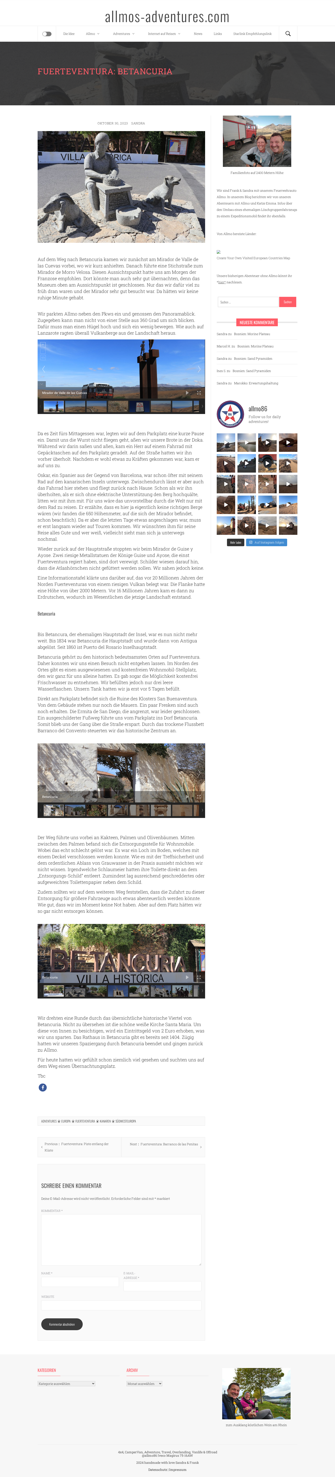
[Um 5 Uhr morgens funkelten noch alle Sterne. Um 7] (288, 442)
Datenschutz (157, 1469)
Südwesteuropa (126, 1121)
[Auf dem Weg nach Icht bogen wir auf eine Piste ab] (246, 484)
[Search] (288, 33)
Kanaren (105, 1121)
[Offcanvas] (47, 34)
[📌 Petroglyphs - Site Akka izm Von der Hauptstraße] (246, 525)
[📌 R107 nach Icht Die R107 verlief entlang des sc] (267, 484)
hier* (222, 282)
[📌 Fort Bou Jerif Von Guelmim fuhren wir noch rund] (267, 442)
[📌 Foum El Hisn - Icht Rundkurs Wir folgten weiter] (246, 463)
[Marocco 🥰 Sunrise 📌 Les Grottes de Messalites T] (226, 525)
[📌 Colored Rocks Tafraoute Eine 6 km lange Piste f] (267, 505)
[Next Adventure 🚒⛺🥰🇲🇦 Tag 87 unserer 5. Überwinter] (288, 505)
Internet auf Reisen (162, 33)
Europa (66, 1121)
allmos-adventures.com (167, 15)
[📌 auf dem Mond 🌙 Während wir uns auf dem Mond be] (288, 484)
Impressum (178, 1469)
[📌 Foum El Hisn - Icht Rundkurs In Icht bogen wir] (226, 484)
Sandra (138, 123)
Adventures (121, 33)
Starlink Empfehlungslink (252, 33)
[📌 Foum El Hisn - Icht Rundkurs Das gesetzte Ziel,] (226, 463)
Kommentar (52, 1211)
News (198, 33)
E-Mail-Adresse (131, 1275)
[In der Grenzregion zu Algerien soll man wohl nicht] (288, 525)
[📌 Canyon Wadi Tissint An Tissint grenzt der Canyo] (267, 525)
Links (218, 33)
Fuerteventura (85, 1121)
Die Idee (69, 33)
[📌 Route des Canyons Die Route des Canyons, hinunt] (226, 505)
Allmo (90, 33)
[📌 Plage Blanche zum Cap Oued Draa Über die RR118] (226, 442)
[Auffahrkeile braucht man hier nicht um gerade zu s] (267, 463)
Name (46, 1273)
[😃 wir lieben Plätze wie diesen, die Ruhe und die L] (288, 463)
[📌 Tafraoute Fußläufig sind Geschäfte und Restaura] (246, 505)
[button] (43, 1088)
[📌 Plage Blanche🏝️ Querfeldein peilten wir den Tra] (246, 442)
